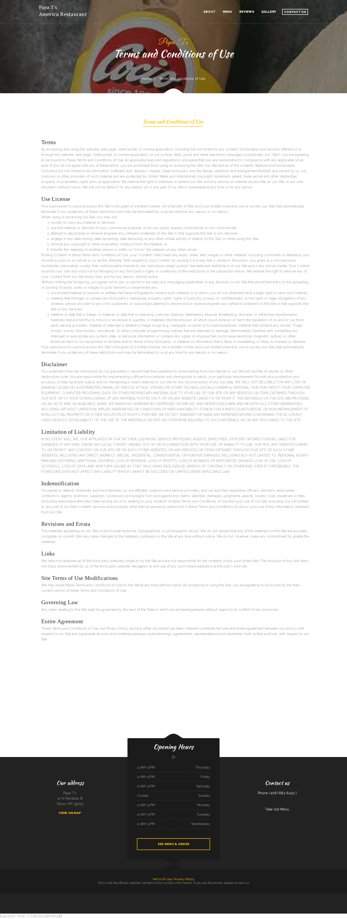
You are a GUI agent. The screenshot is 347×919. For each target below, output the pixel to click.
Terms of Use (161, 879)
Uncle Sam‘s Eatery (167, 901)
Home (147, 79)
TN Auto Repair (186, 901)
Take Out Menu (277, 809)
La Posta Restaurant (161, 901)
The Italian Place (191, 901)
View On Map (70, 813)
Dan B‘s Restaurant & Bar (179, 901)
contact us (241, 883)
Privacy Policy (184, 879)
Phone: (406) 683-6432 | (277, 793)
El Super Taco (173, 901)
